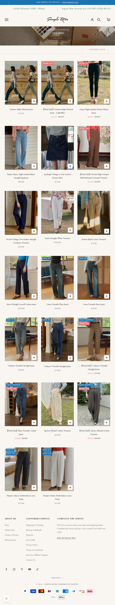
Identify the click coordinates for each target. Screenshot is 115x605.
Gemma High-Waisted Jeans (21, 109)
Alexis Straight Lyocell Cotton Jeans (21, 304)
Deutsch (56, 578)
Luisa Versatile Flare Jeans (57, 304)
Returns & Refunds (33, 530)
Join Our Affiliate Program (37, 555)
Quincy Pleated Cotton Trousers (57, 431)
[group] (57, 36)
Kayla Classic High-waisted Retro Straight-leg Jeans (21, 176)
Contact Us (30, 560)
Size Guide (30, 540)
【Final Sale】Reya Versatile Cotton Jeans (21, 432)
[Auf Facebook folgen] (6, 569)
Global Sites (10, 530)
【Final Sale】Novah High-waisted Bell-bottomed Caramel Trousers (94, 176)
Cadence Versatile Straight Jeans (21, 366)
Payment (29, 535)
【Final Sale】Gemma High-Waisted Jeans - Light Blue (57, 111)
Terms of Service (12, 535)
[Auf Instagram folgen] (14, 569)
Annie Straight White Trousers (57, 238)
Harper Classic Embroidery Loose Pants (21, 497)
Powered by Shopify (68, 584)
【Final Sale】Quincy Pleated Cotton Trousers (93, 432)
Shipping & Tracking (34, 525)
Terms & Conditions (34, 550)
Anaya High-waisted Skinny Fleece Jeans (94, 111)
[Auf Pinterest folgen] (21, 569)
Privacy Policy (32, 545)
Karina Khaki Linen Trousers (94, 239)
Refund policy (10, 540)
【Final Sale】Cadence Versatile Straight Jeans (93, 367)
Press (7, 525)
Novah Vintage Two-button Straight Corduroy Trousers (21, 241)
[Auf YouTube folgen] (29, 569)
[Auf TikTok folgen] (37, 569)
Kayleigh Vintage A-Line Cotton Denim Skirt (57, 176)
